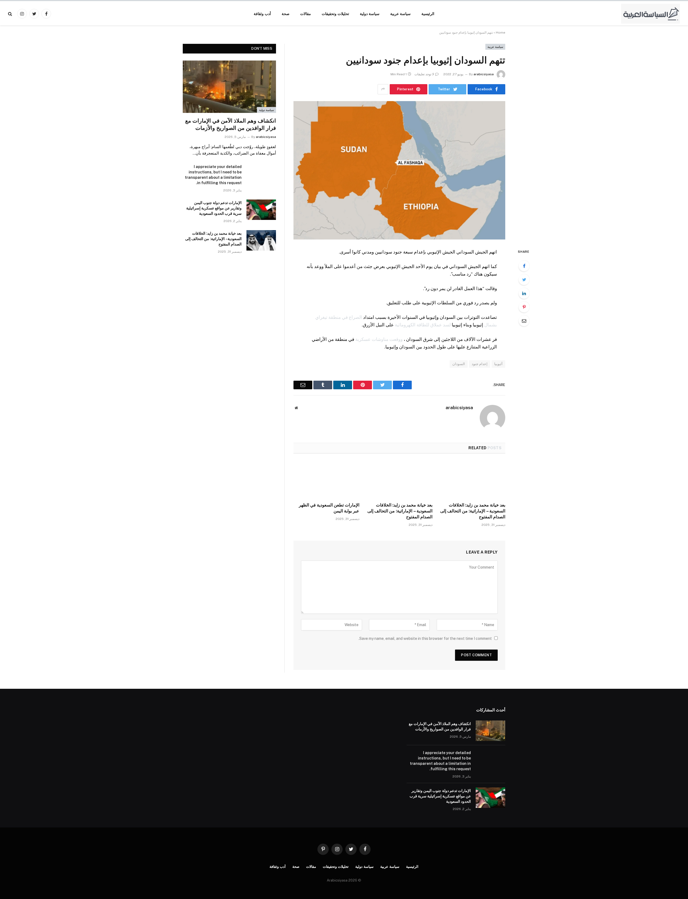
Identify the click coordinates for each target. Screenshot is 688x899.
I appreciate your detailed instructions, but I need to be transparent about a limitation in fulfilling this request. (213, 175)
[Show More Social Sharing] (383, 89)
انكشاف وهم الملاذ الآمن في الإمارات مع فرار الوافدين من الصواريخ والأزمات (230, 124)
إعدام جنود (480, 364)
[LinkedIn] (524, 293)
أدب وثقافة (262, 14)
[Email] (524, 320)
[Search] (10, 14)
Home (500, 32)
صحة (285, 14)
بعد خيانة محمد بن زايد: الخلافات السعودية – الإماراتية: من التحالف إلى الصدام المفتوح (472, 510)
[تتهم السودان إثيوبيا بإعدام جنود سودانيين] (399, 170)
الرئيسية (427, 14)
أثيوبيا (498, 364)
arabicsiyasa (484, 74)
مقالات (305, 14)
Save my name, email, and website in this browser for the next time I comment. (425, 638)
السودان (458, 364)
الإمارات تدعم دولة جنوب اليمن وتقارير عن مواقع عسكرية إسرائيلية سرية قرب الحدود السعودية (214, 208)
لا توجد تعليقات (424, 74)
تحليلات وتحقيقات (335, 14)
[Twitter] (524, 279)
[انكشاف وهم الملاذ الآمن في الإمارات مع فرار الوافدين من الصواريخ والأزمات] (229, 86)
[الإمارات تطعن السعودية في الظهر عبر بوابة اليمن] (326, 479)
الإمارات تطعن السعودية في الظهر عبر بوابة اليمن (329, 507)
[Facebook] (524, 266)
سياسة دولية (369, 14)
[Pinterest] (524, 307)
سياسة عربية (400, 14)
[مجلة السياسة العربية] (650, 13)
